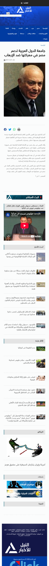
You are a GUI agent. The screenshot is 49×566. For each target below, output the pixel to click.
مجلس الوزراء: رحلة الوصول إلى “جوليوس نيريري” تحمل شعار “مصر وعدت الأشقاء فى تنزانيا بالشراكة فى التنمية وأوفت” (19, 418)
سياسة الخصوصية (31, 534)
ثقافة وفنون (11, 530)
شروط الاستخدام (11, 534)
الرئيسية (45, 28)
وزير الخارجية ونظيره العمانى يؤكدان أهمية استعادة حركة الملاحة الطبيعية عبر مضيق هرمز (20, 286)
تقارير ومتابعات (43, 34)
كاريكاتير (40, 432)
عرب (32, 28)
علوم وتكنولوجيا (12, 34)
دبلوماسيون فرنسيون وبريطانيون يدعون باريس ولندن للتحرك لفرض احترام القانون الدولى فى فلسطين (20, 300)
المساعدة (27, 535)
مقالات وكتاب (31, 34)
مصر (38, 28)
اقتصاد (20, 28)
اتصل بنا (21, 535)
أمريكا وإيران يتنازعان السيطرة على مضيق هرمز (25, 464)
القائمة (26, 3)
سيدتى (28, 531)
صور (12, 531)
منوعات (45, 39)
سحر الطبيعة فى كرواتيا (26, 348)
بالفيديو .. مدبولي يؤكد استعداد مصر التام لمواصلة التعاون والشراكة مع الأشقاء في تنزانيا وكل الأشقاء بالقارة (19, 327)
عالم (27, 28)
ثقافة (7, 28)
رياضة (13, 28)
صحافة (22, 34)
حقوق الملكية (21, 534)
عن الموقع (40, 534)
